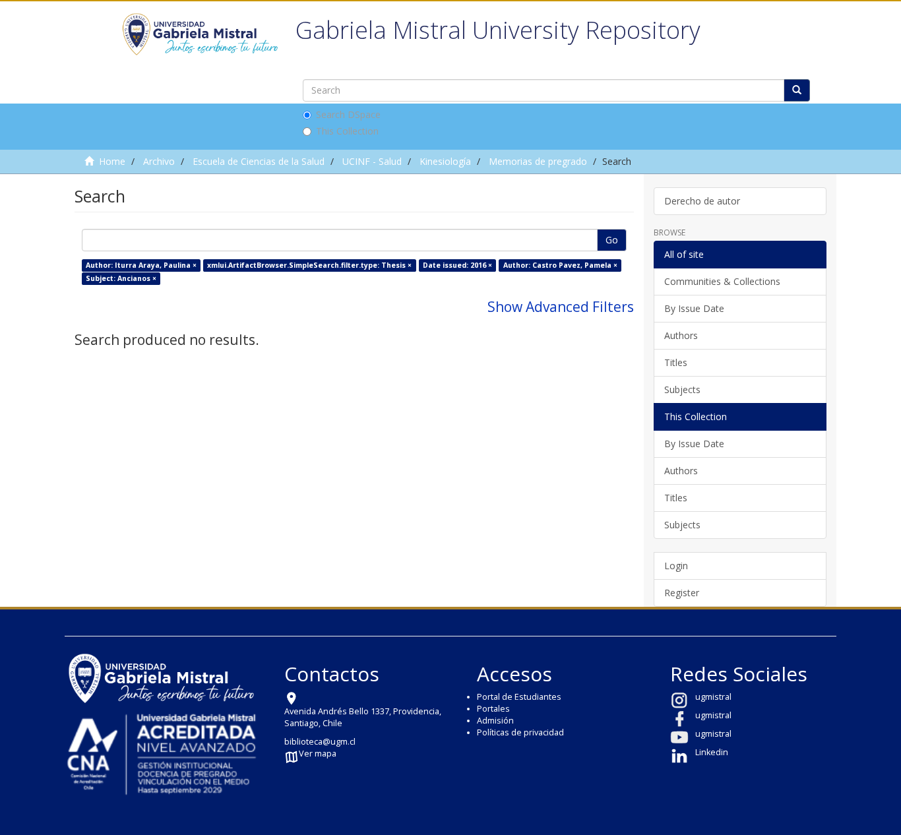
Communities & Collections (722, 281)
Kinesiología (445, 161)
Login (676, 565)
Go (612, 239)
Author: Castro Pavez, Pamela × (560, 265)
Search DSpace (348, 114)
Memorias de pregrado (538, 161)
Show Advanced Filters (560, 306)
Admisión (495, 720)
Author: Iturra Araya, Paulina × (141, 265)
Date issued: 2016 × (457, 265)
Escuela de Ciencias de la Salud (259, 161)
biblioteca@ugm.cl (320, 741)
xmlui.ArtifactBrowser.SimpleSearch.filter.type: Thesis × (309, 265)
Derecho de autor (702, 201)
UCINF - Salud (372, 161)
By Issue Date (694, 308)
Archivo (159, 161)
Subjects (682, 389)
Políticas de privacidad (520, 732)
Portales (493, 708)
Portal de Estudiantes (519, 696)
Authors (681, 335)
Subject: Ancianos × (121, 278)
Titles (675, 362)
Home (112, 161)
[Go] (797, 90)
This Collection (347, 131)
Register (681, 592)
